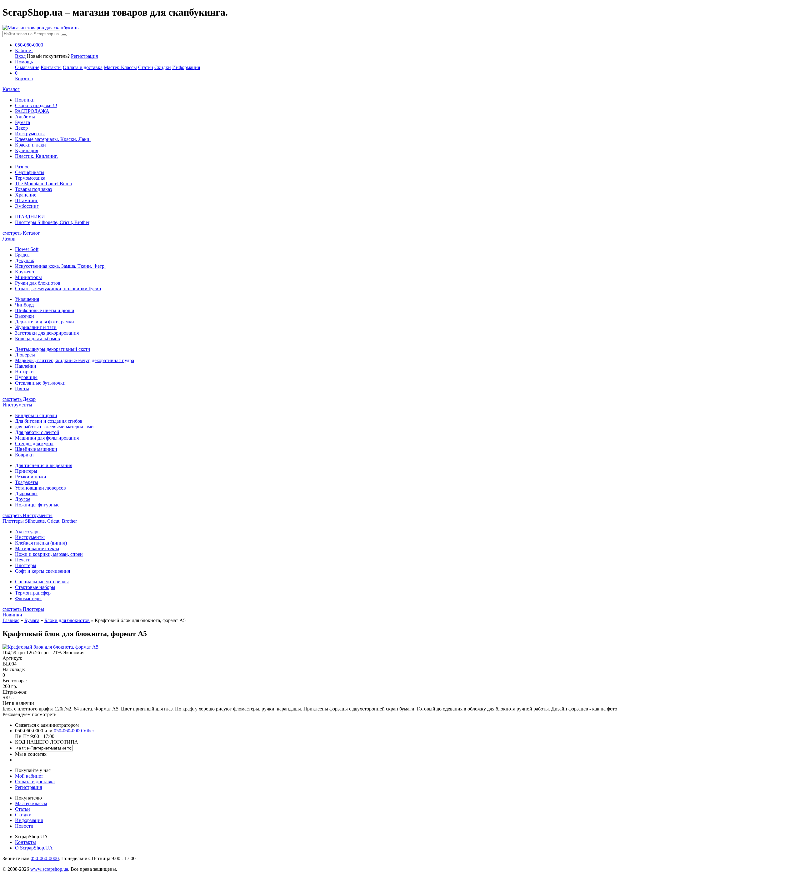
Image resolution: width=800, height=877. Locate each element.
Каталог (11, 89)
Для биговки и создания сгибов (48, 421)
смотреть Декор (19, 399)
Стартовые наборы (35, 587)
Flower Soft (26, 249)
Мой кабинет (29, 776)
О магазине (27, 67)
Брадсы (23, 254)
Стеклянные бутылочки (40, 383)
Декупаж (24, 260)
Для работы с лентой (37, 432)
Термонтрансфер (33, 592)
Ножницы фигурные (37, 504)
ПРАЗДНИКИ (30, 216)
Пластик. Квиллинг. (36, 156)
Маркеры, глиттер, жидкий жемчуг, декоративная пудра (74, 360)
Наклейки (25, 366)
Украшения (27, 299)
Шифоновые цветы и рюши (44, 310)
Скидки (162, 67)
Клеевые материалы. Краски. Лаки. (53, 139)
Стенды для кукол (34, 443)
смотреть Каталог (21, 233)
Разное (22, 166)
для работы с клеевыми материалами (54, 426)
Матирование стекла (37, 548)
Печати (23, 559)
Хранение (25, 194)
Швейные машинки (36, 449)
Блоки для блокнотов (67, 620)
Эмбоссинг (27, 206)
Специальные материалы (42, 581)
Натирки (24, 371)
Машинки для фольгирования (47, 438)
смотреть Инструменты (27, 515)
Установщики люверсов (40, 488)
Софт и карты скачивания (42, 571)
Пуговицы (26, 377)
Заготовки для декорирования (47, 333)
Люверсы (25, 354)
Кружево (24, 271)
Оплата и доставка (82, 67)
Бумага (22, 122)
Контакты (51, 67)
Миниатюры (28, 277)
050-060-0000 (45, 858)
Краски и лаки (30, 144)
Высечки (24, 316)
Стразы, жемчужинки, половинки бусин (58, 288)
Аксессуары (28, 531)
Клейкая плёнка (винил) (41, 543)
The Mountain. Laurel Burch (43, 183)
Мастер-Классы (120, 67)
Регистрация (84, 56)
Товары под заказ (33, 189)
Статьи (145, 67)
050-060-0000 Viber (74, 730)
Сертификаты (29, 172)
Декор (21, 128)
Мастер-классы (31, 803)
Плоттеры (25, 565)
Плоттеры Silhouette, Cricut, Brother (52, 222)
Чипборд (24, 304)
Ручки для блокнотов (37, 283)
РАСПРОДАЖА (32, 111)
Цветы (22, 388)
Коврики (24, 454)
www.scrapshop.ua (49, 869)
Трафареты (26, 482)
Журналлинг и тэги (36, 327)
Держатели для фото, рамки (44, 321)
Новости (24, 826)
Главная (10, 620)
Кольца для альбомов (37, 338)
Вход (20, 56)
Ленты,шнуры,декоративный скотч (52, 349)
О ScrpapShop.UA (34, 847)
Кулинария (26, 150)
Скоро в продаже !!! (36, 105)
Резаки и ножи (30, 476)
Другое (22, 499)
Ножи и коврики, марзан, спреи (49, 554)
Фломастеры (28, 598)
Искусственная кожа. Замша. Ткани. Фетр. (60, 266)
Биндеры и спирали (36, 415)
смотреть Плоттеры (23, 609)
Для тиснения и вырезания (43, 465)
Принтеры (26, 471)
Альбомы (25, 116)
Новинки (25, 99)
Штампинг (26, 200)
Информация (186, 67)
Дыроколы (26, 493)
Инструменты (30, 133)
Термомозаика (30, 178)
